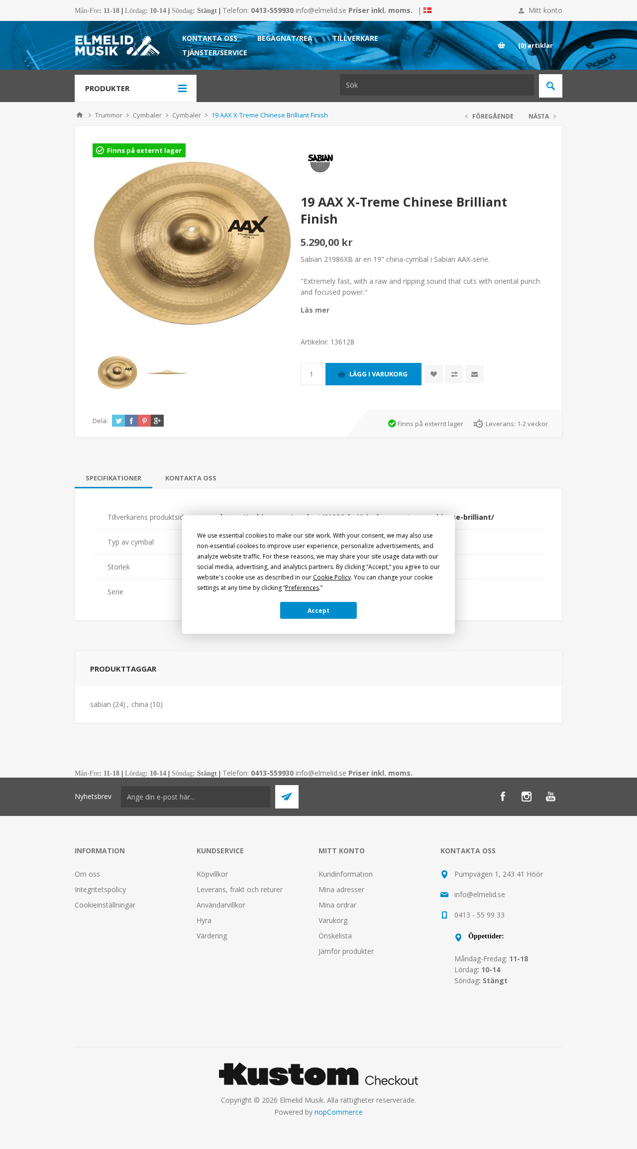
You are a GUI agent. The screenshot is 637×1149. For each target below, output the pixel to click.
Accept (318, 610)
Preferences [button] (302, 587)
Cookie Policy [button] (332, 577)
